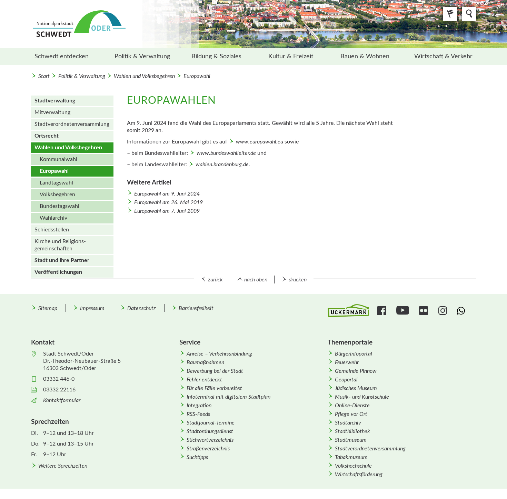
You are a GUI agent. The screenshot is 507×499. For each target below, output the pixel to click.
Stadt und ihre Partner (61, 260)
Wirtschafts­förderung (358, 474)
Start (44, 76)
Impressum (92, 308)
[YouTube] (403, 310)
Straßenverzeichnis (208, 448)
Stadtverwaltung (54, 100)
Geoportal (346, 379)
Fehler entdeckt (204, 379)
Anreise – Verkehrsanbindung (219, 354)
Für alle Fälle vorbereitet (214, 388)
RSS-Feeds (198, 414)
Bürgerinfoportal (353, 354)
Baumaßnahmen (205, 362)
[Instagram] (443, 310)
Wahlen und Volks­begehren (144, 76)
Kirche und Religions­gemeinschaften (60, 245)
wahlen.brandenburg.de (222, 164)
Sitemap (47, 308)
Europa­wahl (196, 76)
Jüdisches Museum (356, 388)
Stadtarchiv (348, 423)
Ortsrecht (46, 136)
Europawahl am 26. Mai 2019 (168, 202)
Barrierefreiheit (196, 308)
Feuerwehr (347, 362)
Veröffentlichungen (58, 272)
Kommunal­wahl (58, 159)
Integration (199, 405)
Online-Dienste (352, 405)
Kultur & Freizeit (290, 56)
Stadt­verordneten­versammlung (71, 124)
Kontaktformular (61, 400)
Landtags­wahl (56, 183)
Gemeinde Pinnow (356, 371)
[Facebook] (382, 310)
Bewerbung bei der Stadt (215, 371)
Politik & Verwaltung (142, 56)
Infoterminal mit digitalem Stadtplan (228, 397)
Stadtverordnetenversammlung (370, 448)
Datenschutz (141, 308)
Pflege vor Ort (351, 414)
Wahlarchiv (53, 218)
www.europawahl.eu (259, 141)
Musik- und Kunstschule (362, 397)
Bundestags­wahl (59, 206)
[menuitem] (68, 56)
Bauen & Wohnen (364, 56)
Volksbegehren (57, 194)
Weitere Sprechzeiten (62, 466)
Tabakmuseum (351, 457)
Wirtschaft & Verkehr (443, 56)
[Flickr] (424, 310)
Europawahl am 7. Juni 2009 (167, 211)
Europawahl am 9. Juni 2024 (167, 194)
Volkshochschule (353, 466)
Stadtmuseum (351, 440)
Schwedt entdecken (61, 56)
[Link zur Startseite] (115, 24)
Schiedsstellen (51, 229)
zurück (215, 279)
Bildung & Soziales (216, 56)
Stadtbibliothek (352, 431)
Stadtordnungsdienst (210, 431)
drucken (298, 279)
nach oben (255, 279)
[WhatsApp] (462, 310)
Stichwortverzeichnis (210, 440)
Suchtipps (197, 457)
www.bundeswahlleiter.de (226, 153)
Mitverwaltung (52, 112)
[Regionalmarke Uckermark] (348, 311)
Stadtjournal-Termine (211, 423)
